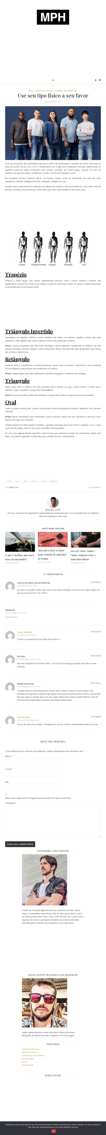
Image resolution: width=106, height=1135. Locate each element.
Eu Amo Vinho (28, 1058)
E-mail (8, 769)
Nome (8, 756)
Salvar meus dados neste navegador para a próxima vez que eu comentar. (38, 798)
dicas (17, 481)
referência (53, 481)
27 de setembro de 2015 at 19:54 (28, 659)
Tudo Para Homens (30, 1049)
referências (70, 91)
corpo (9, 481)
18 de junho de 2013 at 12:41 (15, 613)
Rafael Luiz (13, 487)
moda (43, 481)
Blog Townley (11, 617)
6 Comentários (95, 487)
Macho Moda (27, 1065)
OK (53, 1131)
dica (31, 91)
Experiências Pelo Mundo (33, 1055)
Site (7, 782)
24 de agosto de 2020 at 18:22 (28, 720)
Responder (96, 582)
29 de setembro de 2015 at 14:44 (28, 687)
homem (58, 91)
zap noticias (23, 717)
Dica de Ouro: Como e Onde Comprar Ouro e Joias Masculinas (83, 555)
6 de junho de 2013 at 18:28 (27, 586)
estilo (49, 91)
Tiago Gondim (24, 632)
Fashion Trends (29, 1052)
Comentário (10, 803)
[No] (102, 1128)
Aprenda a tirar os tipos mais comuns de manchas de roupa (52, 554)
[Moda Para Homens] (53, 17)
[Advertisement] (53, 57)
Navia (24, 1061)
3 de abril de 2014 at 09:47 (26, 635)
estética (40, 91)
